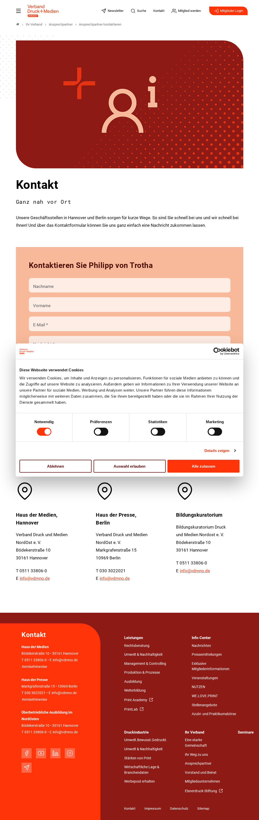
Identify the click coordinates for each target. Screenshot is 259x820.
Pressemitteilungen (207, 654)
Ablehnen (55, 466)
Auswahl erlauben (129, 466)
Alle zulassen (203, 466)
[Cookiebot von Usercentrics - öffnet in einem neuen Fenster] (217, 351)
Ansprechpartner (198, 763)
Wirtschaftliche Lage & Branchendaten (141, 770)
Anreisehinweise (34, 667)
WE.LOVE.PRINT (205, 696)
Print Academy (136, 700)
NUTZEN (198, 687)
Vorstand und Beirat (201, 772)
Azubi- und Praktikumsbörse (214, 714)
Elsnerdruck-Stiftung (201, 791)
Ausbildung (133, 681)
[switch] (101, 432)
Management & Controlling (145, 664)
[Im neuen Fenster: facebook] (26, 753)
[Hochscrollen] (248, 809)
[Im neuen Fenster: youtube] (41, 753)
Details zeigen (216, 450)
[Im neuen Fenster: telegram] (26, 768)
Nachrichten (201, 646)
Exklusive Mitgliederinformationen (210, 666)
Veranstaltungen (205, 678)
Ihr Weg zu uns (196, 755)
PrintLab (131, 709)
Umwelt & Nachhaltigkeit (143, 654)
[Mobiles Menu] (18, 11)
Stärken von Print (137, 758)
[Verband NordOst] (17, 24)
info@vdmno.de (35, 578)
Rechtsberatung (136, 646)
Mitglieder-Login (231, 11)
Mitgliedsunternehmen (202, 781)
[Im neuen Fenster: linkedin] (55, 753)
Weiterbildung (135, 690)
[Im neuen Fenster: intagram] (70, 753)
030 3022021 (35, 693)
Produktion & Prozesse (142, 672)
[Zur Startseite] (43, 11)
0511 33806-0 (36, 660)
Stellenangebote (204, 705)
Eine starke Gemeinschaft (196, 743)
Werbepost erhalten (139, 781)
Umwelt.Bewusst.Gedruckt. (145, 740)
